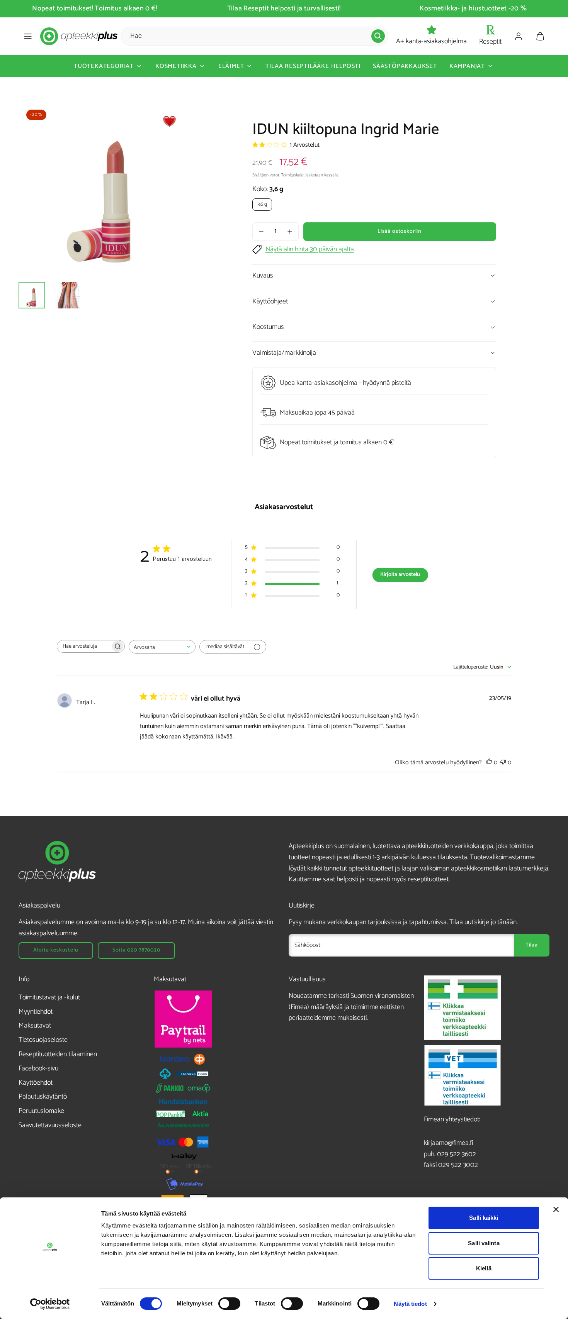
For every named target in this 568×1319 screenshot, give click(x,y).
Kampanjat (467, 66)
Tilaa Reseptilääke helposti (313, 66)
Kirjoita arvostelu (400, 574)
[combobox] (162, 647)
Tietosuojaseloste (43, 1040)
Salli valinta (483, 1243)
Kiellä (483, 1268)
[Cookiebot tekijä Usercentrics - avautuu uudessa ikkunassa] (50, 1304)
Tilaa (531, 945)
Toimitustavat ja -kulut (49, 997)
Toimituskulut (292, 175)
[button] (28, 36)
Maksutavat (35, 1025)
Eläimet (231, 66)
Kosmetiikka (176, 66)
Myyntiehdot (36, 1012)
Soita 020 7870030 (136, 950)
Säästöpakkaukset (405, 66)
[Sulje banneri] (556, 1209)
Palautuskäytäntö (43, 1096)
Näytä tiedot (410, 1303)
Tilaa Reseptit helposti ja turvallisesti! (272, 8)
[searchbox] (84, 646)
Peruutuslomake (41, 1111)
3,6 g (262, 204)
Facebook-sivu (38, 1068)
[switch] (229, 1303)
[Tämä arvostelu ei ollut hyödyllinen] (503, 762)
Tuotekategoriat (104, 66)
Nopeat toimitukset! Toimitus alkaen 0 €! (82, 8)
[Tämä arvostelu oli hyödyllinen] (489, 762)
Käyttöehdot (36, 1083)
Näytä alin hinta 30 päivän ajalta (309, 249)
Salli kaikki (483, 1217)
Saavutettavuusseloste (50, 1125)
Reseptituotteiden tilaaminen (58, 1054)
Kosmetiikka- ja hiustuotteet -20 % (461, 8)
